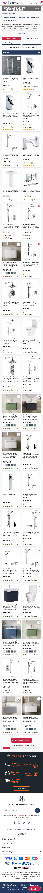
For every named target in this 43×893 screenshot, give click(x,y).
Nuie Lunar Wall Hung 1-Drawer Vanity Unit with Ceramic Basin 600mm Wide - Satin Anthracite (30, 417)
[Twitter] (19, 823)
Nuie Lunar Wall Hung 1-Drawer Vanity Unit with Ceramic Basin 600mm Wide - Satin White (10, 265)
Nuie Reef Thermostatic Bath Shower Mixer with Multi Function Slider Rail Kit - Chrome (31, 571)
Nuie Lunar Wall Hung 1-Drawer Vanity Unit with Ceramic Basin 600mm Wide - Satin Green (10, 417)
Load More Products (23, 740)
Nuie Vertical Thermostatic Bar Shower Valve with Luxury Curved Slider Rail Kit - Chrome (11, 533)
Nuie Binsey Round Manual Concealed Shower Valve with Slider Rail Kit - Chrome (31, 265)
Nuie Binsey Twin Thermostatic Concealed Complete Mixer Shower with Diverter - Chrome (31, 379)
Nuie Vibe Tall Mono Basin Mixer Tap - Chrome (11, 493)
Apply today (21, 788)
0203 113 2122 (23, 834)
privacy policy (18, 815)
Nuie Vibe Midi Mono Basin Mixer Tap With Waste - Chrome (31, 78)
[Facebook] (14, 823)
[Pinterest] (24, 823)
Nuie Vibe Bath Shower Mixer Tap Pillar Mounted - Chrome (31, 191)
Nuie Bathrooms (9, 13)
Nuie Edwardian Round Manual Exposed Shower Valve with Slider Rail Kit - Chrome (11, 156)
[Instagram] (29, 823)
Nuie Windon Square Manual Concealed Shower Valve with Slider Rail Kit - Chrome (31, 303)
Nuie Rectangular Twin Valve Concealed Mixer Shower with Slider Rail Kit (11, 681)
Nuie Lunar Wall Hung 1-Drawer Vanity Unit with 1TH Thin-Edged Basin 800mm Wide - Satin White (30, 720)
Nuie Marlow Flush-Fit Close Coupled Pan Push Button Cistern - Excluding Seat (31, 607)
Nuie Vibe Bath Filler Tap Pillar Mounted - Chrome (31, 154)
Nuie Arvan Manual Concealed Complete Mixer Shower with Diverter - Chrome (11, 341)
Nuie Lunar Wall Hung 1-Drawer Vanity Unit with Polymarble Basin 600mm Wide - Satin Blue (11, 643)
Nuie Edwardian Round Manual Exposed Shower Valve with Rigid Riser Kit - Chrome (11, 79)
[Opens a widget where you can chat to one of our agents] (35, 889)
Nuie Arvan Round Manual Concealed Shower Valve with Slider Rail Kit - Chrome (31, 116)
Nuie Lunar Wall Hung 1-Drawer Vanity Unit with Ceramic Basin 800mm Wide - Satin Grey (10, 719)
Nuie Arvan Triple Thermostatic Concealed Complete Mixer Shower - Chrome (31, 681)
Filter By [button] (6, 52)
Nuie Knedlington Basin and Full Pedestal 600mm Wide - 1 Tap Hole (11, 191)
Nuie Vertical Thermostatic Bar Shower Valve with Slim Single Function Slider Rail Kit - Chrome (31, 456)
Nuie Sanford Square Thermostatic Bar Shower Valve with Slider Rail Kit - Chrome (31, 533)
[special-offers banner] (21, 8)
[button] (36, 3)
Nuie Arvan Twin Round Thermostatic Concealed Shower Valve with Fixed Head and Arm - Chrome (11, 379)
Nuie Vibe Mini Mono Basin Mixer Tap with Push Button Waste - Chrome (11, 115)
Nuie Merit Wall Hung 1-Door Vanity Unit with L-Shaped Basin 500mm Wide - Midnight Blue (10, 607)
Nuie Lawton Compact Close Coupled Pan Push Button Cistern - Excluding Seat (31, 341)
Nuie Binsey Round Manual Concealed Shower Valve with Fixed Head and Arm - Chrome (11, 303)
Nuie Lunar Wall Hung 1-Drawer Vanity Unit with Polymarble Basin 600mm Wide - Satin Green (31, 643)
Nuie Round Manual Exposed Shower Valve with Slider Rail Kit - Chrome (30, 495)
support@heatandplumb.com (23, 829)
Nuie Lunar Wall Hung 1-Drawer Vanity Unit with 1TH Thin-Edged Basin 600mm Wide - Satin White (10, 456)
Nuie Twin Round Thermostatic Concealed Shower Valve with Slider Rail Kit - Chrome (11, 227)
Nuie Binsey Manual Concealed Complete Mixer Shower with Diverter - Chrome (31, 227)
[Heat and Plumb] (12, 2)
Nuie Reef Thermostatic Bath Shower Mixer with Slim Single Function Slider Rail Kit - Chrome (11, 571)
